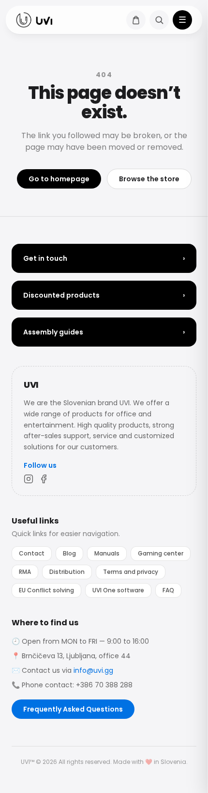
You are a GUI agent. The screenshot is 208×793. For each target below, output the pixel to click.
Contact (32, 553)
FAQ (168, 590)
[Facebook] (44, 479)
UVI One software (118, 590)
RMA (25, 572)
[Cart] (136, 20)
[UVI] (34, 20)
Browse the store (149, 179)
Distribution (67, 572)
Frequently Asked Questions (73, 709)
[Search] (159, 20)
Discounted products (104, 295)
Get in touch (104, 258)
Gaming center (160, 553)
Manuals (106, 553)
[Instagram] (28, 479)
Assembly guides (104, 332)
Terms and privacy (130, 572)
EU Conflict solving (46, 590)
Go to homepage (59, 179)
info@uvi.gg (93, 670)
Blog (69, 553)
